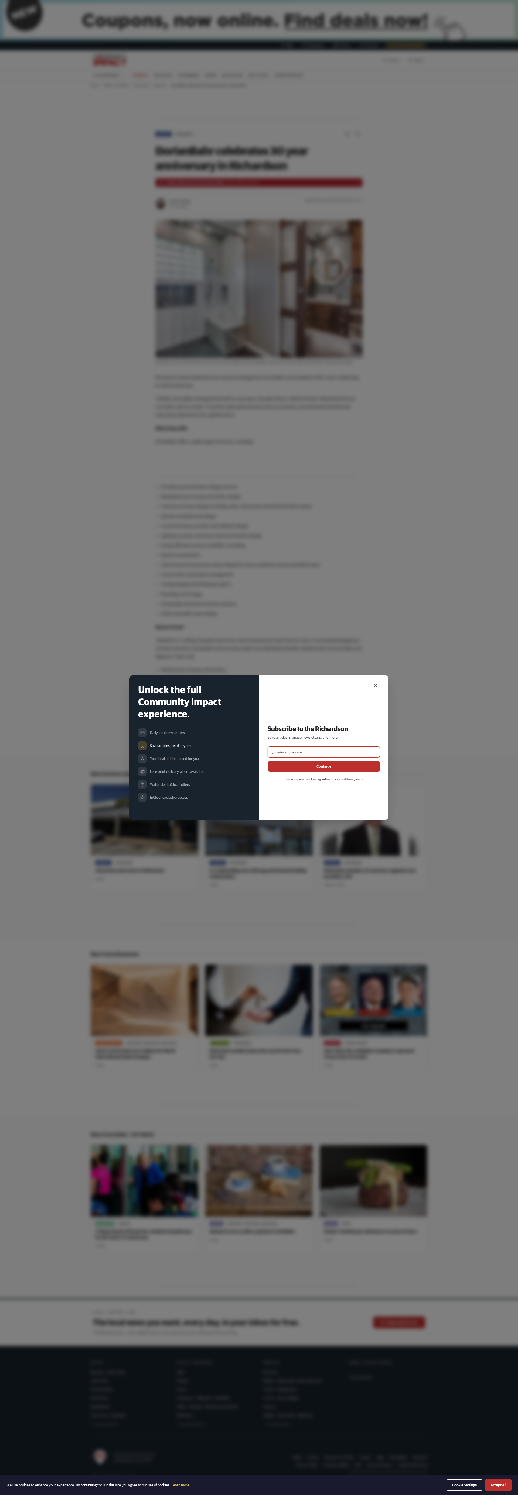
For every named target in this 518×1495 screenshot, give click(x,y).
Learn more (180, 1485)
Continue (323, 766)
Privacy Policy (354, 779)
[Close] (375, 685)
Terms (337, 779)
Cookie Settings (464, 1485)
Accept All (498, 1485)
